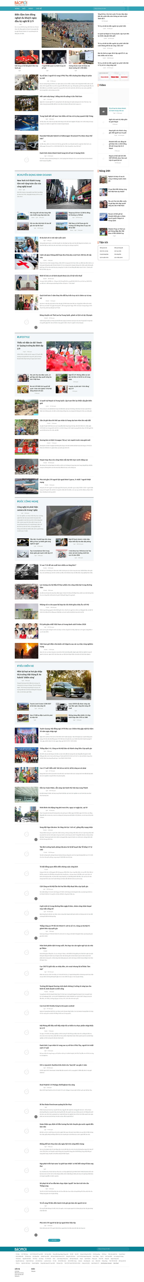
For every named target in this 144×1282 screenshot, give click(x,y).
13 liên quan (50, 568)
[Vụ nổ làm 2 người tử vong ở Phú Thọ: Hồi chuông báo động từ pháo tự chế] (26, 82)
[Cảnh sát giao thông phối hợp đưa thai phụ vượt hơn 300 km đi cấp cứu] (26, 262)
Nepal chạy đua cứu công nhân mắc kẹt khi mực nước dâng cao (64, 460)
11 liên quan (49, 99)
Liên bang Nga (96, 1254)
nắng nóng (104, 1261)
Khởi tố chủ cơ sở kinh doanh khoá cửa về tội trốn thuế (61, 276)
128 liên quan (40, 228)
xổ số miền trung (72, 1261)
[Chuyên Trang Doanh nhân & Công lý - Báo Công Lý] (41, 1031)
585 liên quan (53, 607)
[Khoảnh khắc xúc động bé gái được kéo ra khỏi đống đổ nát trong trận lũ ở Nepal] (103, 145)
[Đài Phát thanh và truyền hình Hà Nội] (111, 135)
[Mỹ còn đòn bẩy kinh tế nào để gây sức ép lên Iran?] (23, 226)
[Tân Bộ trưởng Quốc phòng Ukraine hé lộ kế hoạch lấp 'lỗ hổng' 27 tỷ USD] (26, 854)
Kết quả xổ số (103, 247)
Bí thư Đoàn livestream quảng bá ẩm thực (56, 1105)
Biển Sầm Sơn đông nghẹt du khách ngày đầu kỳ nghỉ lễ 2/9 (26, 18)
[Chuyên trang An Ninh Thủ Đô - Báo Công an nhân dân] (41, 278)
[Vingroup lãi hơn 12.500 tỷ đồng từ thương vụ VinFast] (61, 216)
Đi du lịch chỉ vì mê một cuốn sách (53, 238)
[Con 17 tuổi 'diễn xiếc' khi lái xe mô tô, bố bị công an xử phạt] (26, 775)
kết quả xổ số (122, 1261)
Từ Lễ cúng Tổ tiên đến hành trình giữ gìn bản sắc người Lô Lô (63, 1203)
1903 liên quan (49, 889)
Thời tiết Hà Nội (113, 1261)
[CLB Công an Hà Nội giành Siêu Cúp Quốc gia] (27, 57)
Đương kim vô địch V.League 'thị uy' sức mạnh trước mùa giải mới (65, 440)
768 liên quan (50, 1067)
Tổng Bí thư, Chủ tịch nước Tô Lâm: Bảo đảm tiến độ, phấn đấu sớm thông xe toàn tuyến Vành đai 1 (113, 16)
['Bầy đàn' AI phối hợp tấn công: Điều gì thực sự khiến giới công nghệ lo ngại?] (23, 542)
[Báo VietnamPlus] (42, 406)
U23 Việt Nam (39, 1261)
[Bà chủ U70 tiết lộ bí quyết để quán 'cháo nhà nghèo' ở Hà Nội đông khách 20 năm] (23, 389)
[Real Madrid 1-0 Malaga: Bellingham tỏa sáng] (26, 1091)
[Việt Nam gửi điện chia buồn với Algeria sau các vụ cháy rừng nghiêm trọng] (26, 651)
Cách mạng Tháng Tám (62, 1258)
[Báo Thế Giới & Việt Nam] (41, 649)
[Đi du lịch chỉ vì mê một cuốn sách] (26, 244)
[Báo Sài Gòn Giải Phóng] (100, 58)
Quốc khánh (87, 1258)
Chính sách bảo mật (19, 1274)
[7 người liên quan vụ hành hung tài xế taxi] (54, 57)
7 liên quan (54, 443)
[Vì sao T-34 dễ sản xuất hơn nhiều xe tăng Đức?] (26, 572)
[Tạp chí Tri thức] (16, 70)
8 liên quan (50, 590)
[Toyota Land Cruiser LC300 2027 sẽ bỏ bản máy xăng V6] (23, 707)
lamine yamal (47, 1261)
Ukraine (80, 1261)
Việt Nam (104, 1254)
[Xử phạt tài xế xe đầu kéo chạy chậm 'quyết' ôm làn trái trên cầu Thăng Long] (26, 1190)
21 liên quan (50, 156)
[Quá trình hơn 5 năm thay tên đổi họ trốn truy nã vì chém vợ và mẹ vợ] (26, 302)
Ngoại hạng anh (115, 1258)
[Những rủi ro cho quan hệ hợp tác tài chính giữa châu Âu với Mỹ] (26, 611)
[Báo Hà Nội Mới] (100, 28)
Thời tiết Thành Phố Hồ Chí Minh (72, 1263)
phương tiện (60, 1263)
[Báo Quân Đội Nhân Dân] (42, 734)
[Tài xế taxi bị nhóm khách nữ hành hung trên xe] (103, 111)
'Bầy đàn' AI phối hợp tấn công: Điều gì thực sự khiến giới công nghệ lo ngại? (40, 542)
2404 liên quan (52, 790)
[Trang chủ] (21, 3)
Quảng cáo (17, 1276)
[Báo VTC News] (71, 70)
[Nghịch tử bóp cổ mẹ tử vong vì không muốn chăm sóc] (103, 179)
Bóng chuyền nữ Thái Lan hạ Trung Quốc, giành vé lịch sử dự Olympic (66, 315)
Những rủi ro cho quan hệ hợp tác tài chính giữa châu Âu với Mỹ (64, 605)
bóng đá (107, 1258)
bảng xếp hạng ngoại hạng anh (60, 1254)
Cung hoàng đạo (104, 254)
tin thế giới (48, 1258)
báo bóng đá (87, 1261)
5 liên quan (52, 301)
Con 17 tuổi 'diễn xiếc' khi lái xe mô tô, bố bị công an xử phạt (63, 768)
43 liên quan (110, 28)
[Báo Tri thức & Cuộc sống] (42, 119)
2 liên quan (41, 217)
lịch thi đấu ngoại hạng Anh (84, 1256)
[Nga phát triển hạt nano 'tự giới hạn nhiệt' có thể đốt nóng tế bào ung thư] (26, 1170)
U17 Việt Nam (24, 1254)
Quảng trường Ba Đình (85, 1254)
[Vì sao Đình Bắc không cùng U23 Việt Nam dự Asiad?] (103, 192)
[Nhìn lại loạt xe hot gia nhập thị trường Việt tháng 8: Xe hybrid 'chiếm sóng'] (68, 685)
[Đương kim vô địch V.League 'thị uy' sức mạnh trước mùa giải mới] (26, 447)
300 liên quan (51, 278)
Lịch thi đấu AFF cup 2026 (36, 1254)
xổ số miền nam (62, 1261)
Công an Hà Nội (86, 1263)
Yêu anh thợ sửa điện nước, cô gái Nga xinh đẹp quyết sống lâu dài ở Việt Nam (41, 377)
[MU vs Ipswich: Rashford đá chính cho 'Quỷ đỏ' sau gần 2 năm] (26, 1072)
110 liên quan (51, 852)
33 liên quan (40, 546)
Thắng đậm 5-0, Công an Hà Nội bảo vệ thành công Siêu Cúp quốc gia (66, 748)
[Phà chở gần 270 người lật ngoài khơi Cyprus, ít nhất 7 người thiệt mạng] (26, 486)
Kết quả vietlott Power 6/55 (57, 1256)
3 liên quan (54, 423)
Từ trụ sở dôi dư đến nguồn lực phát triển (112, 26)
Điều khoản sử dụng (19, 1272)
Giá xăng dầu (117, 254)
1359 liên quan (79, 217)
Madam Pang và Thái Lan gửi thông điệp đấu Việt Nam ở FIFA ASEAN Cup (116, 231)
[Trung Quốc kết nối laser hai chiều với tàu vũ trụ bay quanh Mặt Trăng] (26, 123)
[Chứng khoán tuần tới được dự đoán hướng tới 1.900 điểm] (81, 57)
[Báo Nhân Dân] (114, 77)
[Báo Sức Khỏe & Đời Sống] (70, 382)
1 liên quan (51, 119)
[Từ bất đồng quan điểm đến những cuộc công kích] (26, 873)
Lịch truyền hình (104, 257)
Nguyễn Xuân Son (20, 1261)
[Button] (128, 8)
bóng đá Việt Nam (70, 1256)
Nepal (81, 1258)
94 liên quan (50, 1129)
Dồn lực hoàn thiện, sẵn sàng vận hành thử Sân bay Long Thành (64, 788)
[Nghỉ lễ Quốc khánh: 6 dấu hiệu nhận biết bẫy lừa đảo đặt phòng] (61, 542)
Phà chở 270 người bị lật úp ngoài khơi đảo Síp (58, 1223)
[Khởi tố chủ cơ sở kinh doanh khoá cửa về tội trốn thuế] (26, 282)
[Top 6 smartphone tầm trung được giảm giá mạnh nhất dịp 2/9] (23, 554)
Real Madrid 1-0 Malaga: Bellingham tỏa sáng (57, 1085)
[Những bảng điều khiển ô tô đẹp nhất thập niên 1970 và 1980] (61, 718)
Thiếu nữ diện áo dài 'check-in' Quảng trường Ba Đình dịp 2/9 (30, 346)
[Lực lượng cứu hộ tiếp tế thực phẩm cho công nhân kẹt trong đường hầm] (26, 592)
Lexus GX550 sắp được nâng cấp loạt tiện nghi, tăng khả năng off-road (80, 706)
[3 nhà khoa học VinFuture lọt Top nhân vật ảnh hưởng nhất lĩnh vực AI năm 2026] (61, 554)
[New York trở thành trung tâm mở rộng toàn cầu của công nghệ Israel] (68, 194)
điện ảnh (98, 1261)
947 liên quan (50, 1008)
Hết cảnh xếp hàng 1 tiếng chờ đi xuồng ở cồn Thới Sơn (61, 96)
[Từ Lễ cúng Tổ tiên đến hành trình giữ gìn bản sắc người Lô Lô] (26, 1210)
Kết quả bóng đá (118, 247)
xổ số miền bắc (19, 1256)
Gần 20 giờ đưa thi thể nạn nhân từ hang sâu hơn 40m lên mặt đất (65, 420)
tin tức (54, 1261)
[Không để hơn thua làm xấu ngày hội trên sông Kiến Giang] (26, 1151)
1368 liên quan (110, 58)
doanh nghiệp (35, 1263)
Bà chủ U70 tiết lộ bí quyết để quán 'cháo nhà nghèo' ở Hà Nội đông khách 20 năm (41, 389)
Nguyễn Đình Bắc (27, 1258)
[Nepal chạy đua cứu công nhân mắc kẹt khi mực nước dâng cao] (26, 466)
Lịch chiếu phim (118, 257)
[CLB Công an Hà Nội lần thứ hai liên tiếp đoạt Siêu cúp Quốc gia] (26, 893)
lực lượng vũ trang (118, 1256)
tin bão (17, 1254)
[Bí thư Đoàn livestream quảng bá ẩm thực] (26, 1111)
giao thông (95, 1256)
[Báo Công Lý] (43, 70)
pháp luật (94, 1258)
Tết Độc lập (28, 1256)
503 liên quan (51, 972)
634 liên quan (110, 67)
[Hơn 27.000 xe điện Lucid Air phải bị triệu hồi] (23, 718)
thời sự (18, 1263)
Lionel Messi (122, 1254)
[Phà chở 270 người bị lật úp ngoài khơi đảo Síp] (26, 1229)
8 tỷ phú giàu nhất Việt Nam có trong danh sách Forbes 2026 (63, 624)
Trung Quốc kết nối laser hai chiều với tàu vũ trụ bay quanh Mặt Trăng (66, 116)
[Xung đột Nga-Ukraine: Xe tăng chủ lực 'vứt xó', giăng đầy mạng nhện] (26, 834)
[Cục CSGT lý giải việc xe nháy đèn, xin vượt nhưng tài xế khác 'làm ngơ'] (26, 973)
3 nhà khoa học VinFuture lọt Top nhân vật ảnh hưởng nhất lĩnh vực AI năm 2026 (80, 553)
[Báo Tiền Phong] (41, 485)
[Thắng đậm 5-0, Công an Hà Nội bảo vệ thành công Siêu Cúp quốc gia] (26, 755)
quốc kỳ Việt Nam (25, 1263)
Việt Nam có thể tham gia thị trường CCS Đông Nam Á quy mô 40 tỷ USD (80, 226)
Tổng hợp (33, 1271)
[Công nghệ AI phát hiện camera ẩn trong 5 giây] (68, 521)
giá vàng (41, 1258)
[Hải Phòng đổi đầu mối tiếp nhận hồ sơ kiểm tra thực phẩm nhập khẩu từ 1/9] (26, 1032)
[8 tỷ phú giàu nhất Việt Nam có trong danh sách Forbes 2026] (26, 631)
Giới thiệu (17, 1271)
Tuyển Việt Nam (30, 1261)
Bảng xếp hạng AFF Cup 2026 (48, 1263)
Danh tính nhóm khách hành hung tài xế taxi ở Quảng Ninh (62, 153)
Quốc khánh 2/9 (95, 1263)
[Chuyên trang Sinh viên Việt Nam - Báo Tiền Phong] (41, 869)
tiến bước (18, 1258)
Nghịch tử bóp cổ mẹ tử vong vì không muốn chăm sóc (117, 179)
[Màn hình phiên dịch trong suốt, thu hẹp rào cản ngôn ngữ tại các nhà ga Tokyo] (26, 952)
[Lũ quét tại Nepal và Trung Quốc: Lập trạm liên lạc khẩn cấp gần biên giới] (26, 407)
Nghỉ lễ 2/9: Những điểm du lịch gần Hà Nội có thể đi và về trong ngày (79, 377)
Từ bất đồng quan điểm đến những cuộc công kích (59, 867)
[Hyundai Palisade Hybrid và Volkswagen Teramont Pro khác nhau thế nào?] (26, 142)
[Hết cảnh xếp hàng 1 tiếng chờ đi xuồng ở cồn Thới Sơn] (26, 103)
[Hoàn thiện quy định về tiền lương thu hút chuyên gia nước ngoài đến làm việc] (26, 1131)
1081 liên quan (80, 544)
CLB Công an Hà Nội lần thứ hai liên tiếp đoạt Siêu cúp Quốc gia (64, 886)
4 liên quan (40, 555)
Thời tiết (101, 1258)
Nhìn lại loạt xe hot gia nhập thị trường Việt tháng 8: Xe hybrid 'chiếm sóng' (29, 675)
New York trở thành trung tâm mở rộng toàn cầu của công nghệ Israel (29, 183)
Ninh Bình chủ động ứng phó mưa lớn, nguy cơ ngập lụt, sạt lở (63, 808)
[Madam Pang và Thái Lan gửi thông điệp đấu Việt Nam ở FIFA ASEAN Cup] (103, 232)
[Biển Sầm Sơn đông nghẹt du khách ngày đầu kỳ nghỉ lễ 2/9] (68, 30)
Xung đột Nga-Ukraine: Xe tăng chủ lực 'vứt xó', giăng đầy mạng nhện (66, 827)
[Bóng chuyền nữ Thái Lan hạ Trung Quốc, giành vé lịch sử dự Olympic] (26, 322)
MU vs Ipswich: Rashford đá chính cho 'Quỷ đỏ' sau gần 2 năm (63, 1065)
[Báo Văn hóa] (70, 544)
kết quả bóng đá (74, 1258)
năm (54, 1258)
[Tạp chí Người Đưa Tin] (31, 555)
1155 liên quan (50, 627)
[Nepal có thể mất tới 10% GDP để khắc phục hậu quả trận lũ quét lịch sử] (103, 159)
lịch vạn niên (48, 1254)
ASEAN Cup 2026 (45, 1256)
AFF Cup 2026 (108, 1256)
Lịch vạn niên (117, 251)
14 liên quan (51, 810)
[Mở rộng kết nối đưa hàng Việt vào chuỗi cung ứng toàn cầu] (23, 216)
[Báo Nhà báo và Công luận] (42, 301)
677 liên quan (52, 771)
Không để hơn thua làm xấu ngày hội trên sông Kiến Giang (62, 1144)
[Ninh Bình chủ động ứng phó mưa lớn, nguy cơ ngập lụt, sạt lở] (26, 814)
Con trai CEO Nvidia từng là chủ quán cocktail (57, 1006)
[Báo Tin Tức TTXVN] (31, 228)
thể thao (35, 1258)
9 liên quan (50, 1146)
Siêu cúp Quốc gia (112, 1254)
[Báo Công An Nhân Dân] (43, 81)
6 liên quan (49, 751)
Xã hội (71, 1254)
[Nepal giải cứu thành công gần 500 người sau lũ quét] (103, 133)
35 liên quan (53, 81)
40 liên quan (110, 48)
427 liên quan (105, 21)
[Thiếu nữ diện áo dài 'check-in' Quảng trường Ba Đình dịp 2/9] (68, 356)
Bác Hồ (76, 1254)
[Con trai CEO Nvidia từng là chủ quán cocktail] (26, 1012)
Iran (93, 1261)
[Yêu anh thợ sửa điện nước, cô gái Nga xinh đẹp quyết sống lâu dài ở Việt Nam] (23, 378)
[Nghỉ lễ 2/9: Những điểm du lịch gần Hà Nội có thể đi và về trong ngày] (61, 378)
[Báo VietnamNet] (16, 24)
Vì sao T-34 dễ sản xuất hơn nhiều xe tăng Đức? (58, 565)
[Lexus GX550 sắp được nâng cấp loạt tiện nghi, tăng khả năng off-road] (61, 707)
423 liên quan (53, 406)
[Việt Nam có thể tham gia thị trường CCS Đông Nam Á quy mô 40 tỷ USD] (61, 226)
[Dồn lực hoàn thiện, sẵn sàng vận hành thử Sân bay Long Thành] (26, 794)
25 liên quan (51, 318)
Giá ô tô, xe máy (104, 251)
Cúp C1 (102, 1256)
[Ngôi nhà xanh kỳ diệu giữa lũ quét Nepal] (103, 122)
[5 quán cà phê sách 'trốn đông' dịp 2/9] (61, 389)
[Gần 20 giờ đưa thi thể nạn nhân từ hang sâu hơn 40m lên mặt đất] (26, 427)
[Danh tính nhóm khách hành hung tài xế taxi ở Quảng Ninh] (26, 160)
